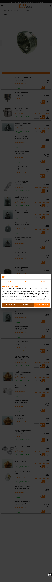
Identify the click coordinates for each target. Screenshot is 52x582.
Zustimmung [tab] (9, 281)
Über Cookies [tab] (43, 281)
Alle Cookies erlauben (42, 304)
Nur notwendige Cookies (10, 304)
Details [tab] (26, 281)
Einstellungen (25, 304)
